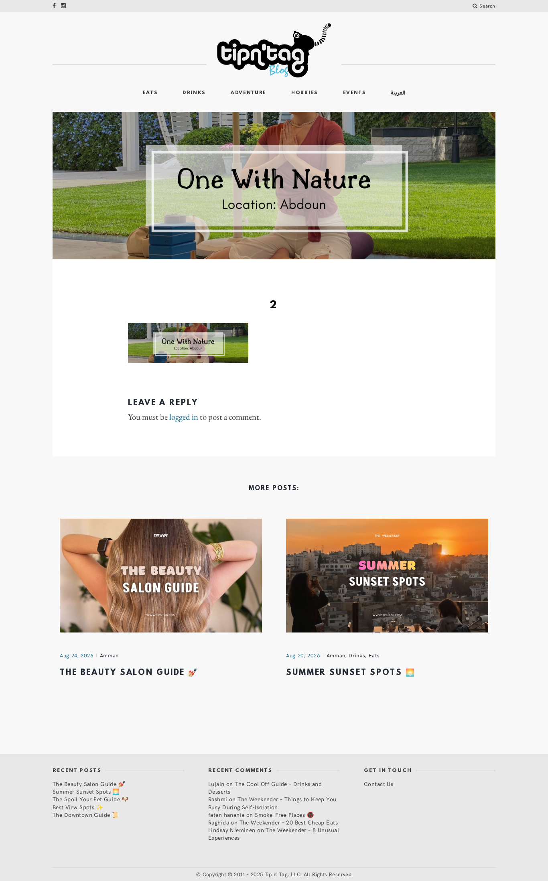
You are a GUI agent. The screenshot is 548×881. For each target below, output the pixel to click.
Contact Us (378, 784)
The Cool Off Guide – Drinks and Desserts (265, 787)
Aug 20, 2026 (303, 655)
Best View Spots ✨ (78, 807)
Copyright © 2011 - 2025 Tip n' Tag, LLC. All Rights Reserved (277, 874)
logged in (183, 416)
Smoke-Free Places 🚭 (284, 814)
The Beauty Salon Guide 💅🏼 (129, 673)
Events (354, 93)
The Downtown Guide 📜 (86, 814)
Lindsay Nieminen (232, 830)
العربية (398, 93)
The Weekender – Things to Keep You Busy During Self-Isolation (272, 802)
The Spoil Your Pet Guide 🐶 (91, 799)
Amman (109, 655)
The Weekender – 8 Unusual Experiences (273, 833)
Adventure (248, 93)
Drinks (194, 93)
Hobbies (304, 93)
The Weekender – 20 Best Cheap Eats (288, 822)
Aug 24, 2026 (76, 655)
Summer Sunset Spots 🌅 (350, 673)
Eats (150, 93)
